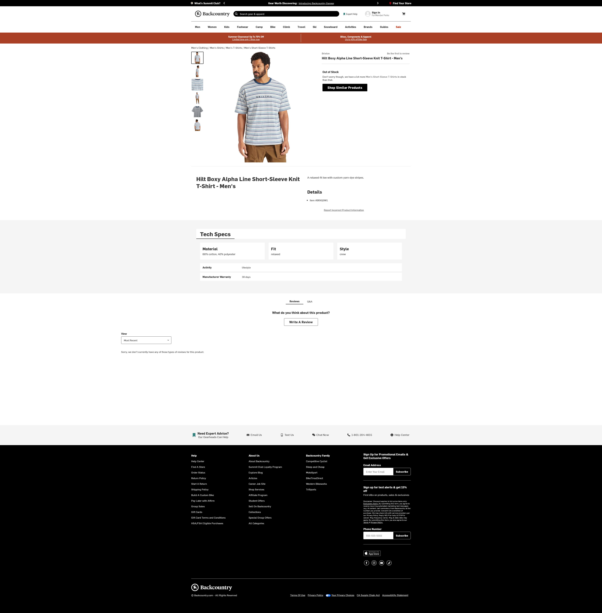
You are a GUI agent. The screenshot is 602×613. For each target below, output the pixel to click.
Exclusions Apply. (371, 503)
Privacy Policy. (377, 522)
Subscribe (402, 471)
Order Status (198, 472)
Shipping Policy (200, 489)
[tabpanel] (301, 262)
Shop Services (256, 489)
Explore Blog (256, 472)
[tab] (215, 234)
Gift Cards (196, 511)
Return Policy (198, 478)
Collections (255, 511)
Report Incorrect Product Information (344, 209)
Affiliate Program (258, 494)
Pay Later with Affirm (203, 500)
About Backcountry (259, 461)
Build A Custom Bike (202, 494)
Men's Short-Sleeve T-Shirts (259, 47)
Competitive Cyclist (316, 461)
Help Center (197, 461)
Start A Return (199, 483)
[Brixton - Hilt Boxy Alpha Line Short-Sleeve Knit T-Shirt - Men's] (197, 58)
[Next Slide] (378, 3)
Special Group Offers (260, 517)
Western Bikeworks (316, 483)
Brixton (326, 53)
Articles (253, 478)
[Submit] (236, 14)
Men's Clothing (199, 47)
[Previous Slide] (224, 3)
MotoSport (311, 472)
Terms (366, 522)
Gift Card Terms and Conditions (208, 517)
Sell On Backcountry (260, 506)
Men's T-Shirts (234, 47)
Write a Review (301, 322)
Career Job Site (257, 483)
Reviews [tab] (295, 301)
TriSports (311, 489)
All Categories (256, 523)
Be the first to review (398, 53)
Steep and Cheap (315, 466)
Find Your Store (402, 3)
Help (194, 455)
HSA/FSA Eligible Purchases (207, 523)
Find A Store (198, 466)
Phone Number (372, 528)
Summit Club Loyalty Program (265, 466)
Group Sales (198, 506)
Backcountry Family (318, 455)
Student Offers (257, 500)
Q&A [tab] (309, 301)
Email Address (372, 465)
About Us (254, 455)
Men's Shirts (217, 47)
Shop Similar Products (344, 87)
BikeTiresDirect (314, 478)
